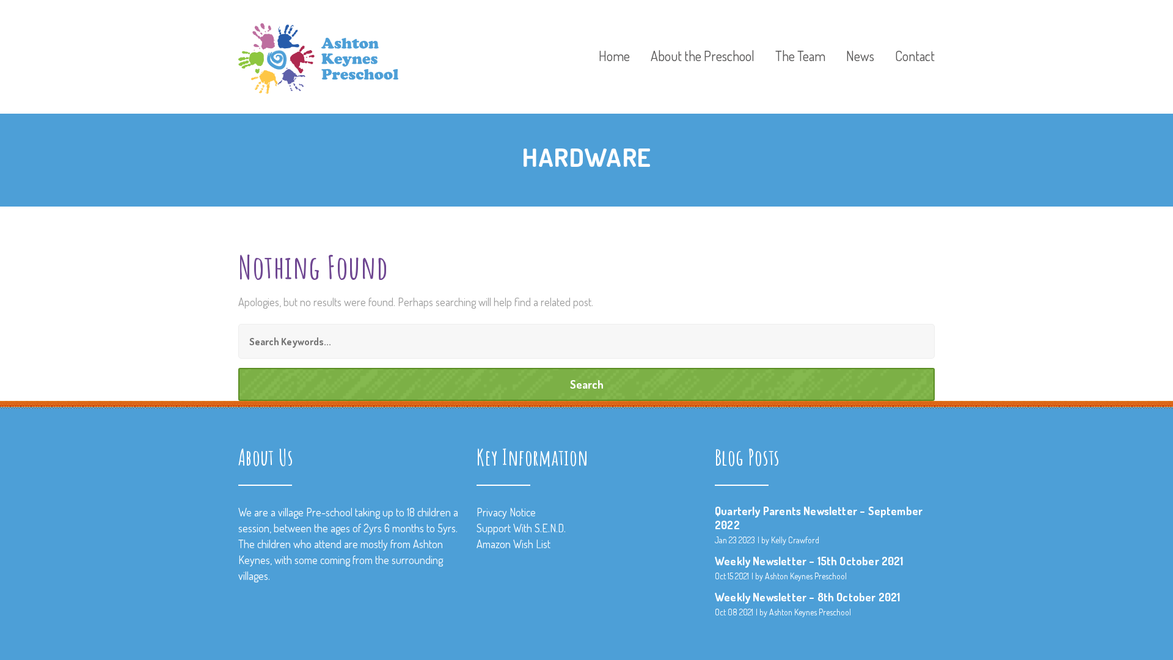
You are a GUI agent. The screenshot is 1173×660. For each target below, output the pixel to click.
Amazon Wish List (513, 544)
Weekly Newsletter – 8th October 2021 (807, 597)
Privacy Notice (506, 512)
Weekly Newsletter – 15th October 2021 (809, 561)
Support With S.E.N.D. (521, 528)
